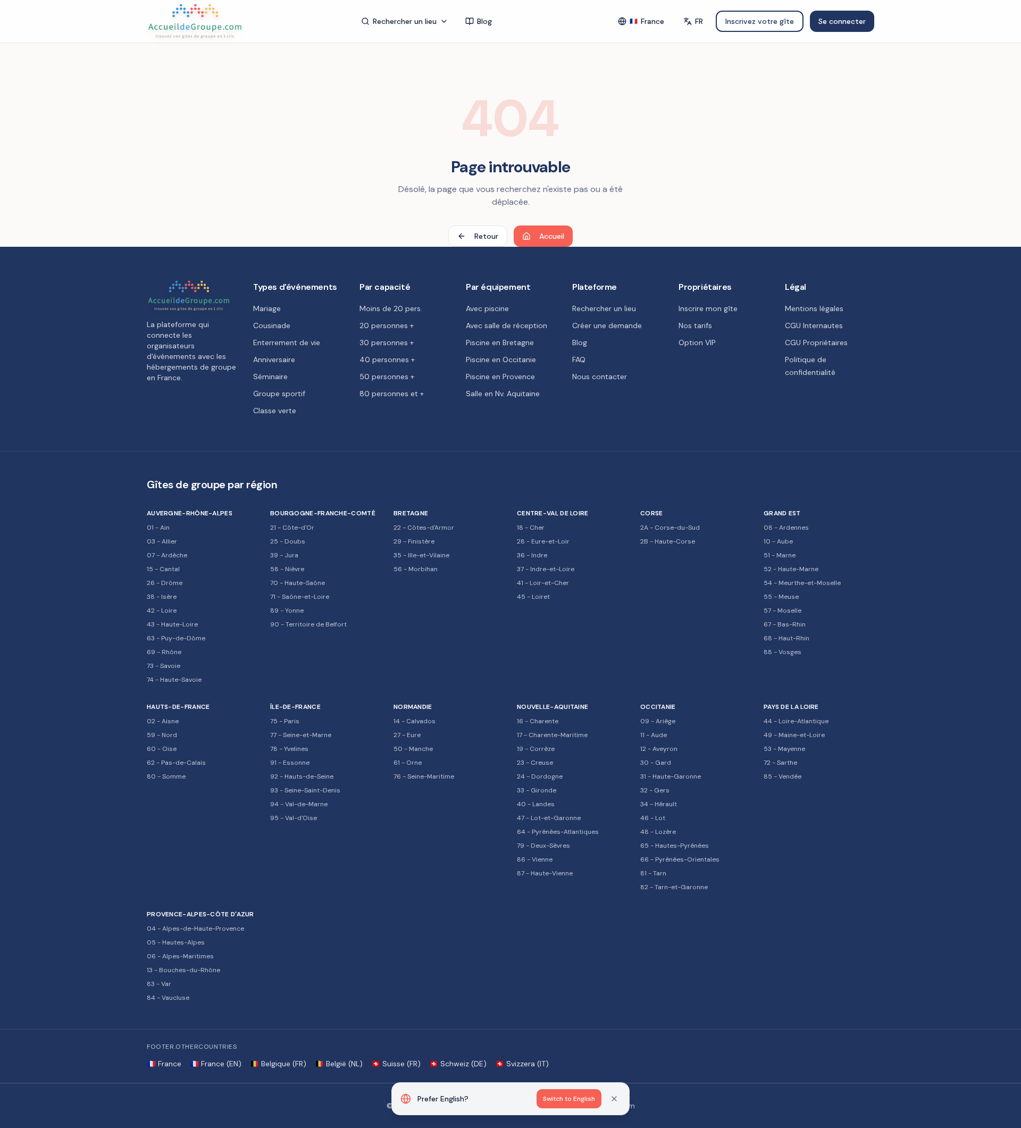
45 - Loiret (533, 596)
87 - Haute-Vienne (545, 873)
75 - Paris (284, 721)
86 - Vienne (535, 859)
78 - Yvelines (289, 749)
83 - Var (159, 984)
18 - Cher (531, 527)
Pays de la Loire (791, 707)
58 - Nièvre (287, 569)
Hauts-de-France (178, 707)
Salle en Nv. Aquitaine (503, 393)
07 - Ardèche (167, 555)
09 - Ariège (657, 721)
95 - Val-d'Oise (293, 818)
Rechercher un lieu (405, 21)
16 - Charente (537, 721)
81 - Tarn (653, 873)
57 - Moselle (782, 610)
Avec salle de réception (506, 325)
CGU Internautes (814, 325)
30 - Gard (655, 762)
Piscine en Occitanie (501, 359)
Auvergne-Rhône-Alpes (189, 513)
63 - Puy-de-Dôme (176, 638)
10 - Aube (778, 541)
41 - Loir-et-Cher (543, 583)
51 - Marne (780, 555)
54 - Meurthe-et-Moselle (802, 583)
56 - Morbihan (416, 569)
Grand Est (782, 513)
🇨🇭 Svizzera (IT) (522, 1063)
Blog (484, 21)
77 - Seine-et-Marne (300, 735)
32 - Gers (654, 790)
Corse (651, 513)
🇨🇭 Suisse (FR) (396, 1063)
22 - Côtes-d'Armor (424, 527)
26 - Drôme (164, 583)
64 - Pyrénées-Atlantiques (558, 832)
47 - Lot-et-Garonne (549, 818)
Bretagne (411, 513)
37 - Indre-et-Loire (545, 569)
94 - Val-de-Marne (299, 804)
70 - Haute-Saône (297, 583)
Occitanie (658, 707)
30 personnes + (386, 342)
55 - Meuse (781, 596)
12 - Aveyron (658, 749)
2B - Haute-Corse (667, 541)
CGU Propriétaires (816, 342)
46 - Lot (652, 818)
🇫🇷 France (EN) (215, 1063)
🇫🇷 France (164, 1063)
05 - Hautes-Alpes (176, 942)
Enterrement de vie (286, 342)
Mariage (267, 308)
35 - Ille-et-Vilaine (421, 555)
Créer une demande (607, 325)
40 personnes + (387, 359)
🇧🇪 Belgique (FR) (278, 1063)
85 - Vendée (782, 776)
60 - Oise (162, 749)
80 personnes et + (391, 393)
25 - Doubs (287, 541)
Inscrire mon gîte (708, 308)
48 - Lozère (658, 832)
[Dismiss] (614, 1098)
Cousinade (271, 325)
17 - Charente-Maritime (552, 735)
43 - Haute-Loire (172, 624)
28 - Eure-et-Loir (543, 541)
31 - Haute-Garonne (670, 776)
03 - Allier (162, 541)
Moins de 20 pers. (390, 308)
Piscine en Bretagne (500, 342)
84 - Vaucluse (168, 997)
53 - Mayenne (784, 749)
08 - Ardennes (786, 527)
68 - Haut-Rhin (786, 638)
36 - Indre (532, 555)
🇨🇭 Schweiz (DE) (458, 1063)
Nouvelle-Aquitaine (552, 707)
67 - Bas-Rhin (785, 624)
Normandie (413, 707)
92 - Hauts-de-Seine (301, 776)
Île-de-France (295, 707)
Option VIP (697, 342)
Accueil (551, 236)
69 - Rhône (164, 652)
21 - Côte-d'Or (292, 527)
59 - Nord (162, 735)
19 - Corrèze (536, 749)
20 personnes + (386, 325)
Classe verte (274, 410)
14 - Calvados (415, 721)
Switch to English (569, 1098)
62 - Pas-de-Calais (176, 762)
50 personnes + (386, 376)
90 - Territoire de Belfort (308, 624)
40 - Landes (536, 804)
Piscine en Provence (500, 376)
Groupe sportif (279, 393)
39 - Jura (284, 555)
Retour (486, 236)
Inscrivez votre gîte (759, 21)
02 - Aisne (163, 721)
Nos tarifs (695, 325)
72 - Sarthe (780, 762)
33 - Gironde (536, 790)
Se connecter (842, 21)
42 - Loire (162, 610)
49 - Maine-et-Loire (794, 735)
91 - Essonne (289, 762)
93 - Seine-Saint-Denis (305, 790)
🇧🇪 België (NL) (339, 1063)
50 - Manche (413, 749)
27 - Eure (407, 735)
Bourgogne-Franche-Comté (322, 513)
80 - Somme (166, 776)
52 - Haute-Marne (791, 569)
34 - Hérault (658, 804)
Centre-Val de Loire (553, 513)
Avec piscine (487, 308)
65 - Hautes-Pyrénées (674, 845)
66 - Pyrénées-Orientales (679, 859)
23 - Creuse (535, 762)
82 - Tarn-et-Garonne (674, 887)
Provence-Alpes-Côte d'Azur (200, 914)
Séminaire (270, 376)
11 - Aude (653, 735)
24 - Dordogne (540, 776)
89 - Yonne (287, 610)
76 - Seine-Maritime (424, 776)
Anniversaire (274, 359)
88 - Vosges (782, 652)
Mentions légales (814, 308)
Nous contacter (599, 376)
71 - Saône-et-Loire (299, 596)
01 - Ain (158, 527)
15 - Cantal (163, 569)
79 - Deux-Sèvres (543, 845)
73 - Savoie (163, 666)
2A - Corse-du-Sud (670, 527)
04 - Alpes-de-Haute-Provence (195, 928)
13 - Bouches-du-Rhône (183, 970)
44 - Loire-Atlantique (796, 721)
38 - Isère (162, 596)
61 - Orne (408, 762)
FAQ (578, 359)
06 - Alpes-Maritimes (180, 956)
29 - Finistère (414, 541)
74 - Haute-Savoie (174, 679)
